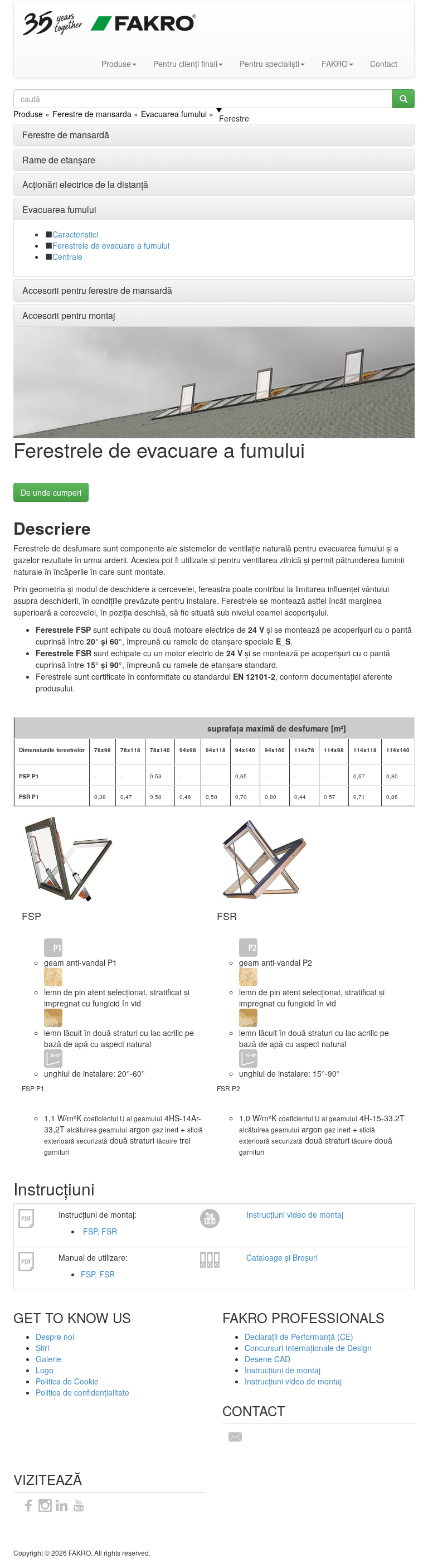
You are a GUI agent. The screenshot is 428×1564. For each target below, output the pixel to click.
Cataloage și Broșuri (282, 1257)
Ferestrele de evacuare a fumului (110, 245)
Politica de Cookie (67, 1381)
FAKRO (335, 63)
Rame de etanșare (58, 159)
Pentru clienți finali (185, 63)
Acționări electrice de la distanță (85, 184)
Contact (383, 63)
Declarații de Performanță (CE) (299, 1336)
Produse (116, 63)
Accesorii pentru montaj (68, 315)
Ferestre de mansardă (65, 134)
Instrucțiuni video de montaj (294, 1214)
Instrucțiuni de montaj (282, 1370)
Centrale (67, 256)
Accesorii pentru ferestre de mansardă (97, 290)
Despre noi (55, 1336)
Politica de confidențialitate (82, 1392)
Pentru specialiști (269, 63)
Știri (42, 1347)
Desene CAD (267, 1358)
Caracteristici (75, 234)
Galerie (48, 1358)
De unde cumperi (51, 492)
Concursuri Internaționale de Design (308, 1347)
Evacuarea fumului (59, 209)
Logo (45, 1370)
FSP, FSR (99, 1231)
